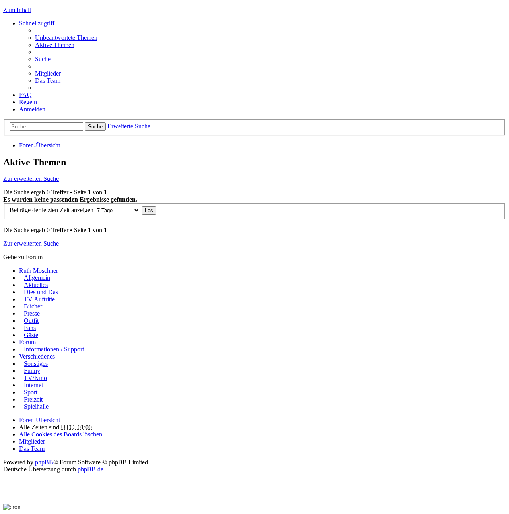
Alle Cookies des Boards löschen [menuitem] (60, 434)
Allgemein (37, 277)
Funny (32, 370)
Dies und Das (41, 292)
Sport (30, 392)
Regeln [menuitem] (28, 102)
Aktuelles (36, 284)
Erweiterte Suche (128, 126)
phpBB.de (90, 469)
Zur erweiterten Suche (31, 178)
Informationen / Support (54, 349)
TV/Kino (35, 377)
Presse (32, 313)
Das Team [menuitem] (47, 80)
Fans (30, 327)
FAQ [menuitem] (25, 94)
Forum (27, 342)
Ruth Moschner (38, 270)
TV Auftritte (39, 299)
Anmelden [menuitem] (32, 109)
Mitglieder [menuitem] (48, 73)
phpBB (44, 462)
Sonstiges (36, 363)
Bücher (33, 306)
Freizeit (33, 399)
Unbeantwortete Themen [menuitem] (66, 37)
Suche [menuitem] (43, 59)
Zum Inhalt (17, 9)
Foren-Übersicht (39, 145)
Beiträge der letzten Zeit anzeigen (52, 210)
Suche (95, 127)
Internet (33, 385)
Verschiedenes (37, 356)
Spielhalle (36, 406)
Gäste (31, 335)
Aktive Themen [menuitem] (54, 44)
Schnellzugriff (36, 23)
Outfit (31, 320)
